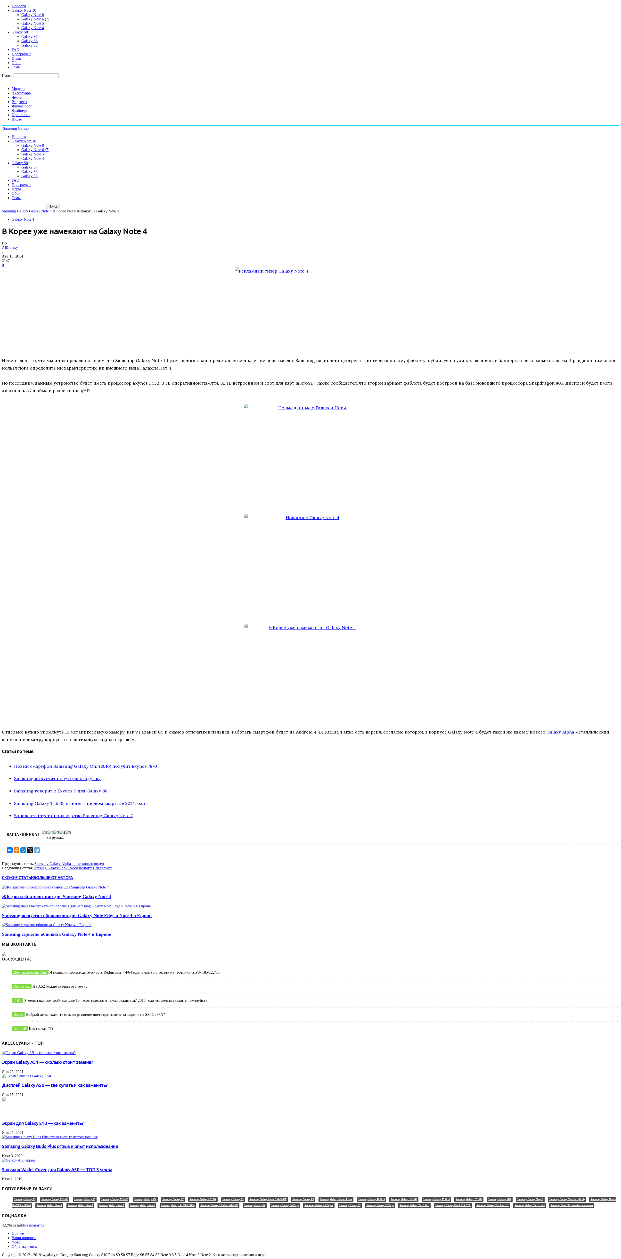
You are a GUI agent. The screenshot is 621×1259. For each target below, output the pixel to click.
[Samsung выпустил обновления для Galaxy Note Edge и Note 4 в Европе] (76, 906)
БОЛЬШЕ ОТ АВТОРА (53, 877)
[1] (45, 833)
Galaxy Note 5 (32, 23)
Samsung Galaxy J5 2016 (436, 1199)
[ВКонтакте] (10, 850)
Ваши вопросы (24, 1238)
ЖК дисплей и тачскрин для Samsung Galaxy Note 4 (56, 896)
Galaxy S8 (20, 32)
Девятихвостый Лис (30, 972)
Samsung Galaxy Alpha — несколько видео (69, 864)
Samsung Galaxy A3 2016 (54, 1199)
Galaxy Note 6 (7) (35, 19)
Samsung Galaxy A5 (84, 1199)
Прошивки (21, 115)
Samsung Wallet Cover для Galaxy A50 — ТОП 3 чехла (57, 1169)
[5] (68, 833)
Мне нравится (32, 1225)
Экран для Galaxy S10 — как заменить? (43, 1123)
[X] (30, 850)
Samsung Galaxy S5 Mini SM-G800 (219, 1205)
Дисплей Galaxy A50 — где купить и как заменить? (55, 1085)
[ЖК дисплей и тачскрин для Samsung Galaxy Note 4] (55, 887)
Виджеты (19, 102)
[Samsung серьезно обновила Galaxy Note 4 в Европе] (46, 925)
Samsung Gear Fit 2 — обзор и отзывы (571, 1205)
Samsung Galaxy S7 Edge (380, 1205)
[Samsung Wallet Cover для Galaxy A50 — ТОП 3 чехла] (18, 1160)
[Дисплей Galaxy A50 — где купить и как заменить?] (26, 1076)
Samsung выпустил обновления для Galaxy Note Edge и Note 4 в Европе (77, 915)
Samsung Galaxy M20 (499, 1199)
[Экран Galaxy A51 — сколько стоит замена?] (39, 1053)
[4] (62, 833)
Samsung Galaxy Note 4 (49, 1205)
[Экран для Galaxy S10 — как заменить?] (14, 1114)
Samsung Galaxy (15, 211)
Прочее (18, 1233)
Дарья (18, 1014)
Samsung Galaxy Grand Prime (336, 1199)
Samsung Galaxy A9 (233, 1199)
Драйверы (20, 110)
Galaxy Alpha (560, 732)
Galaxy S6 (29, 41)
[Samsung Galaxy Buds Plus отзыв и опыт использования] (50, 1137)
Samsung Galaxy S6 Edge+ (318, 1205)
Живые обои (22, 106)
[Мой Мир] (23, 850)
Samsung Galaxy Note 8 (142, 1205)
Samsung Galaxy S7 (349, 1205)
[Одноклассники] (16, 850)
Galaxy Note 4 (32, 28)
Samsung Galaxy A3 (24, 1199)
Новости (19, 6)
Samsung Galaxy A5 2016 (114, 1199)
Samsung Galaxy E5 (303, 1199)
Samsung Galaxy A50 (145, 1199)
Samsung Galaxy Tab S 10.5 (530, 1205)
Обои (16, 63)
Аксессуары (22, 93)
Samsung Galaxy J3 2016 (404, 1199)
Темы (16, 67)
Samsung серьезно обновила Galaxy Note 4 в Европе (56, 934)
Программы (21, 54)
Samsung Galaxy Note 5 (80, 1205)
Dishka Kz (21, 986)
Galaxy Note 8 (32, 15)
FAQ (15, 50)
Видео (17, 119)
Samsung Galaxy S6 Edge (285, 1205)
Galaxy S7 (29, 36)
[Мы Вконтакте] (4, 954)
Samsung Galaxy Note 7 (111, 1205)
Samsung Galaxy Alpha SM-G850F (267, 1199)
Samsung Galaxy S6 (254, 1205)
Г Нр (17, 1000)
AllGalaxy (10, 247)
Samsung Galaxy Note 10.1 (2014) (567, 1199)
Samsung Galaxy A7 (173, 1199)
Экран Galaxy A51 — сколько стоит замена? (47, 1062)
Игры (16, 58)
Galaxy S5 (29, 45)
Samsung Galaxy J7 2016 (469, 1199)
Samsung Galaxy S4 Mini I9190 (178, 1205)
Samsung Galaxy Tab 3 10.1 (414, 1205)
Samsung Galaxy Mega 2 (530, 1199)
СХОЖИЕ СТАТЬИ (18, 877)
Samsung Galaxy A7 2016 (202, 1199)
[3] (56, 833)
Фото (16, 1242)
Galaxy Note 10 (24, 10)
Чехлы (17, 97)
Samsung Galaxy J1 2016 (371, 1199)
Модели (18, 89)
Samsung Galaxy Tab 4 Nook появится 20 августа (72, 868)
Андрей (19, 1028)
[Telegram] (37, 850)
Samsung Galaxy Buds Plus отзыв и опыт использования (60, 1146)
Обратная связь (24, 1246)
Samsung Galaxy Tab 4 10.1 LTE (453, 1205)
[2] (50, 833)
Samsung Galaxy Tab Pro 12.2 (492, 1205)
